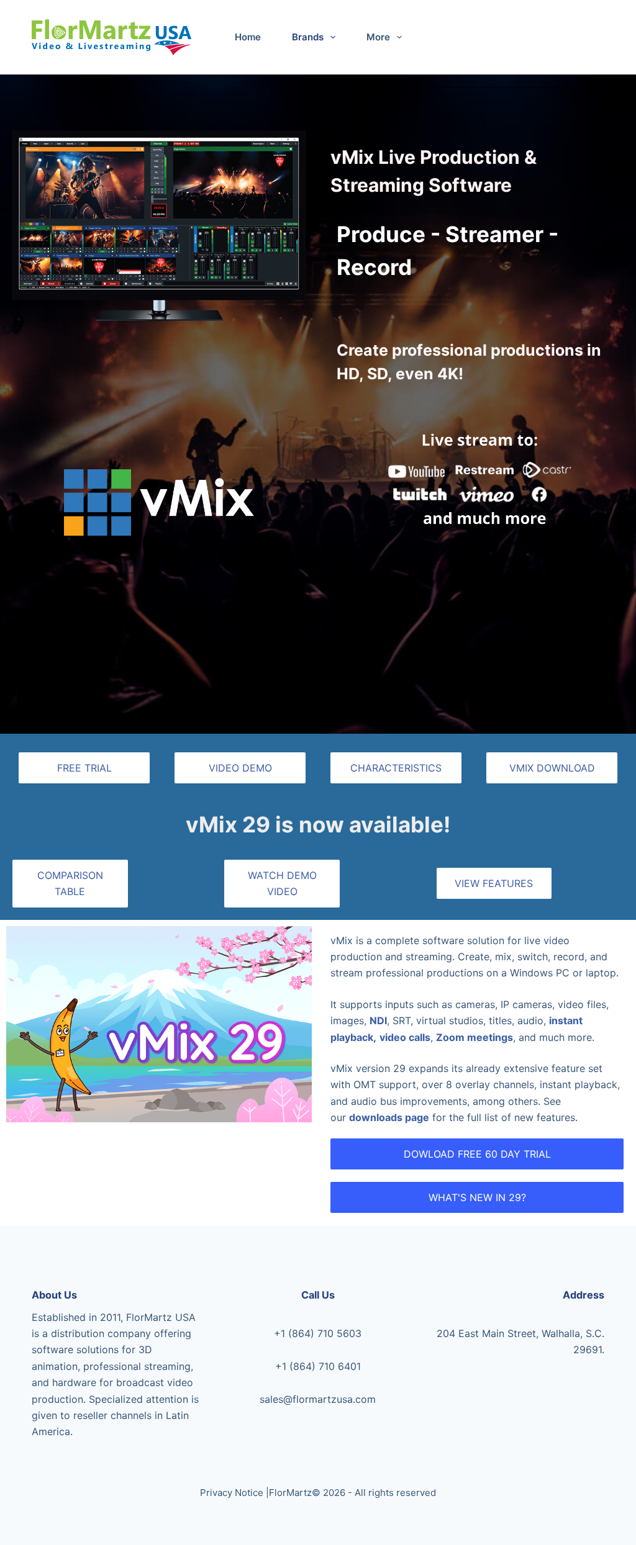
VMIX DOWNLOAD (552, 768)
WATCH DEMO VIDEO (282, 883)
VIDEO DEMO (240, 768)
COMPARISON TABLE (70, 883)
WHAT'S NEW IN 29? (477, 1197)
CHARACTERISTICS (396, 768)
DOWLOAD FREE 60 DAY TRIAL (477, 1154)
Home (248, 37)
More (378, 37)
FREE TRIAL (84, 768)
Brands (308, 37)
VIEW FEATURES (494, 883)
